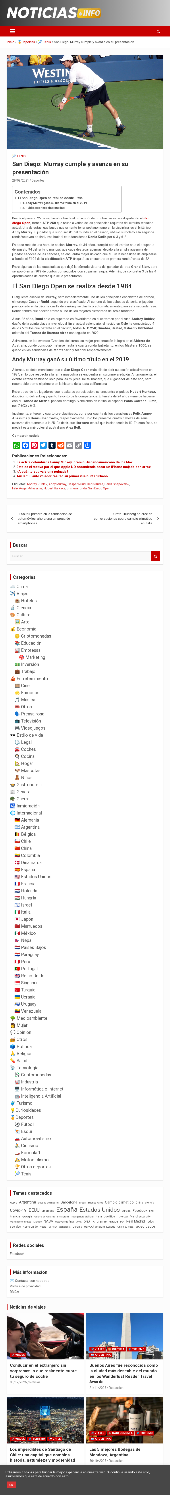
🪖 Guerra (19, 798)
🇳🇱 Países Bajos (30, 947)
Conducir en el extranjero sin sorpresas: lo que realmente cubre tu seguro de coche (43, 1371)
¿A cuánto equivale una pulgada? (42, 471)
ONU (87, 1221)
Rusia (43, 1226)
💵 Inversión (26, 664)
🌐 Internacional (26, 813)
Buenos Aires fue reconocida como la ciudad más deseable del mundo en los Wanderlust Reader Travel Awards (123, 1373)
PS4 (122, 1221)
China (139, 1202)
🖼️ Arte (21, 622)
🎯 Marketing (32, 657)
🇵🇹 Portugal (26, 968)
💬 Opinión (20, 1032)
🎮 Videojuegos (29, 728)
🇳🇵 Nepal (23, 940)
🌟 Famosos (26, 692)
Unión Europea (125, 1226)
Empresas (48, 1210)
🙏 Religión (21, 1053)
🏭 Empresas (27, 650)
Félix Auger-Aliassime (27, 488)
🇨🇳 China (23, 848)
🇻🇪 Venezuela (27, 1011)
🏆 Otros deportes (32, 1166)
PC (93, 1221)
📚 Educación (27, 643)
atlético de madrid (48, 1202)
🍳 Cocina (24, 756)
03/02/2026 (18, 1382)
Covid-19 (18, 1210)
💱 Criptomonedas (32, 1074)
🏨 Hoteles (25, 600)
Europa (126, 1210)
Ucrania (77, 1226)
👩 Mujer (19, 1025)
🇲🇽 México (25, 933)
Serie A (52, 1226)
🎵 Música (24, 699)
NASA (48, 1221)
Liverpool (123, 1216)
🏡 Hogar (23, 763)
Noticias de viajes (28, 1307)
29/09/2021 (20, 180)
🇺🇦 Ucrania (24, 997)
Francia (15, 1216)
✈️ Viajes (19, 593)
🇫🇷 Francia (24, 883)
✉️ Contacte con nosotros (29, 1281)
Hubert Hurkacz (55, 488)
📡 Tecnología (24, 1067)
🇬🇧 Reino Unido (29, 975)
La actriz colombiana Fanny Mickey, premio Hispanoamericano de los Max (75, 462)
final (151, 1210)
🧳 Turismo (21, 1103)
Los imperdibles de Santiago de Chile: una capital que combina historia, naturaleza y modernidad (42, 1455)
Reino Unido (30, 1226)
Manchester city (140, 1216)
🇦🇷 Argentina (27, 827)
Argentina (27, 1202)
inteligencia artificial (82, 1216)
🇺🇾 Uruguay (25, 1004)
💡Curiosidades (25, 1110)
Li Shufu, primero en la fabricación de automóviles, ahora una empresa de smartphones (45, 518)
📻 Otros (18, 1039)
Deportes (38, 180)
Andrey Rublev (37, 484)
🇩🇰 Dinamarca (28, 862)
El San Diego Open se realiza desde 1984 (50, 198)
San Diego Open (99, 488)
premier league (107, 1221)
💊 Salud (18, 1060)
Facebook (140, 1211)
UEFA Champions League (99, 1226)
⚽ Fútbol (24, 1124)
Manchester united (20, 1221)
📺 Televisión (27, 721)
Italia (99, 1216)
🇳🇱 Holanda (25, 890)
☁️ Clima (19, 586)
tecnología (65, 1226)
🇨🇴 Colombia (27, 855)
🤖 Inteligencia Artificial (37, 1096)
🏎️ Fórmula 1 (27, 1152)
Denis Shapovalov (116, 484)
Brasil (82, 1202)
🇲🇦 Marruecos (28, 926)
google (27, 1216)
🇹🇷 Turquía (24, 990)
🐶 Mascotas (27, 770)
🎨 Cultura (20, 614)
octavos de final (64, 1221)
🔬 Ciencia (20, 607)
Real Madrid (135, 1221)
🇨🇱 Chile (22, 841)
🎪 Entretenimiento (29, 678)
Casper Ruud (77, 484)
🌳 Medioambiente (28, 1018)
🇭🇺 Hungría (25, 898)
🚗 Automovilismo (32, 1138)
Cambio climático (119, 1202)
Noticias (35, 1382)
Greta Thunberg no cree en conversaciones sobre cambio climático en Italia (123, 518)
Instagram (63, 1216)
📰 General (20, 791)
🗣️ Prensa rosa (29, 714)
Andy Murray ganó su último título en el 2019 (56, 203)
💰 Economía (23, 629)
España (66, 1209)
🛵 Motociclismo (31, 1159)
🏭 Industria (26, 1082)
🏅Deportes (22, 1117)
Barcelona (69, 1202)
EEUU (34, 1210)
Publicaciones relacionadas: (45, 207)
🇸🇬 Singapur (26, 982)
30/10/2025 (97, 1460)
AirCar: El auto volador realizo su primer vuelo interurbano (62, 476)
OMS (79, 1221)
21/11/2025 (97, 1388)
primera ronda (77, 488)
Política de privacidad (25, 1286)
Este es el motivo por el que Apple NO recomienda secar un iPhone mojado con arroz (84, 467)
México (37, 1221)
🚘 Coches (25, 749)
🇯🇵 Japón (23, 919)
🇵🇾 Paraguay (26, 954)
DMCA (14, 1292)
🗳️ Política (21, 1046)
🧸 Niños (23, 777)
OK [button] (11, 1485)
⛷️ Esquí (23, 1131)
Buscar (155, 556)
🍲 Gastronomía (26, 784)
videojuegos (145, 1226)
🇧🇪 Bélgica (25, 834)
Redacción (116, 1388)
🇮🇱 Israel (23, 905)
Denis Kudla (95, 484)
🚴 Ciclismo (26, 1145)
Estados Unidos (99, 1209)
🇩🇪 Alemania (26, 820)
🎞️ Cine (22, 685)
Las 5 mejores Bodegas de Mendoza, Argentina (115, 1452)
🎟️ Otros (23, 706)
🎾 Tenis (19, 156)
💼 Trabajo (24, 671)
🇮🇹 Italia (22, 912)
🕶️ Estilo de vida (26, 735)
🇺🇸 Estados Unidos (32, 876)
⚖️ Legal (23, 742)
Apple (13, 1202)
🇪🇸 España (24, 869)
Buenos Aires (95, 1202)
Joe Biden (110, 1216)
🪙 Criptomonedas (32, 636)
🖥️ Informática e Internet (39, 1089)
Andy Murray (57, 484)
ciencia (149, 1202)
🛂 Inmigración (25, 806)
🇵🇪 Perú (22, 961)
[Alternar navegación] (12, 31)
